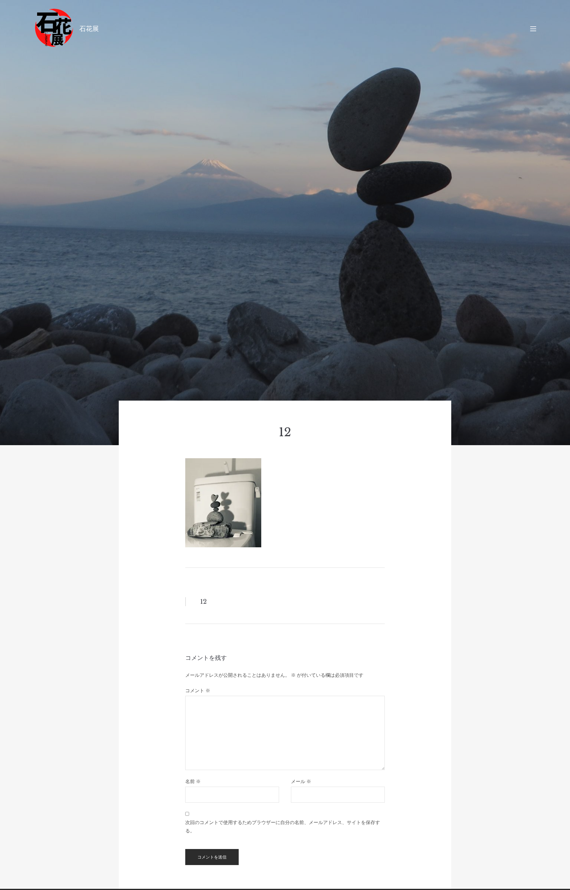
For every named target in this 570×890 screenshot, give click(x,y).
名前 (193, 781)
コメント (197, 690)
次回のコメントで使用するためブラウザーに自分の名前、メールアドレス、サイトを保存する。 (282, 826)
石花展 (89, 29)
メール (301, 781)
